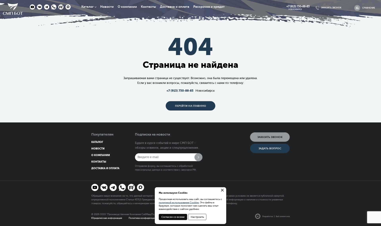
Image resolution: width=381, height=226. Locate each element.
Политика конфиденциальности (147, 218)
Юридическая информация (106, 218)
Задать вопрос (270, 148)
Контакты (148, 7)
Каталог (87, 7)
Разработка (267, 216)
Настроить (197, 216)
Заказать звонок (270, 137)
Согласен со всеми (173, 216)
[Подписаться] (198, 157)
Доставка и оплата (174, 7)
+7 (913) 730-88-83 (298, 6)
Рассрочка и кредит (209, 7)
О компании (127, 7)
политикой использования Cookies (179, 202)
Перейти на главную (190, 105)
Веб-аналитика (283, 216)
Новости (107, 7)
